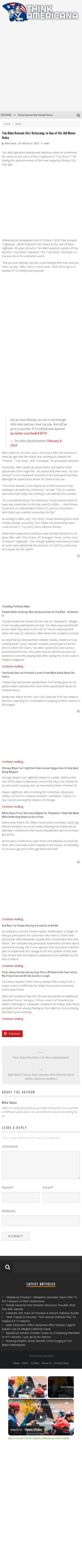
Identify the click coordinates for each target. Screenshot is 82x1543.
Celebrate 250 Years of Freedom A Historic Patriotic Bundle (42, 1313)
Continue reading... (13, 666)
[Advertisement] (41, 68)
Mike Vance (10, 143)
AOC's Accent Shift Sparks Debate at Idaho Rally (40, 1404)
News (46, 143)
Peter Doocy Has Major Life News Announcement (41, 1057)
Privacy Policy (61, 1363)
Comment (10, 1146)
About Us (47, 1363)
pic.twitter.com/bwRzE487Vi (28, 433)
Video (25, 1363)
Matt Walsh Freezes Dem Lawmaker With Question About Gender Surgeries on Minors (41, 1076)
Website (8, 1211)
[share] (66, 1403)
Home (7, 124)
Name (8, 1187)
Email (48, 1187)
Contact (35, 1363)
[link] (14, 1405)
